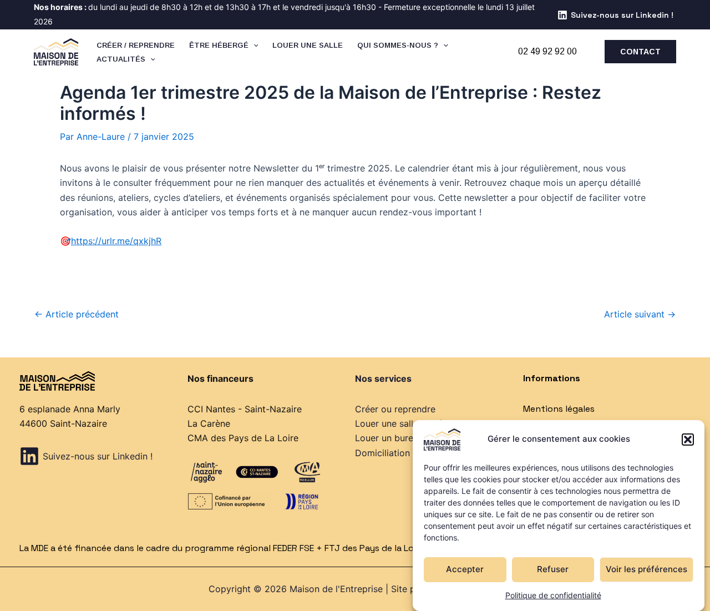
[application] (253, 45)
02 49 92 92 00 (547, 51)
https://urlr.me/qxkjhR (116, 240)
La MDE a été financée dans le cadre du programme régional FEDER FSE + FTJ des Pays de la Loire (221, 548)
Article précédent (76, 314)
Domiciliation (382, 452)
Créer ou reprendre (395, 409)
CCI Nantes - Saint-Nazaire (244, 409)
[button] (687, 439)
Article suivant (640, 314)
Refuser (553, 569)
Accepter (465, 569)
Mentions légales (559, 409)
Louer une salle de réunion (410, 423)
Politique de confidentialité (553, 595)
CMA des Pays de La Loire (242, 437)
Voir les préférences (646, 569)
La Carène (208, 423)
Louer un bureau (389, 437)
